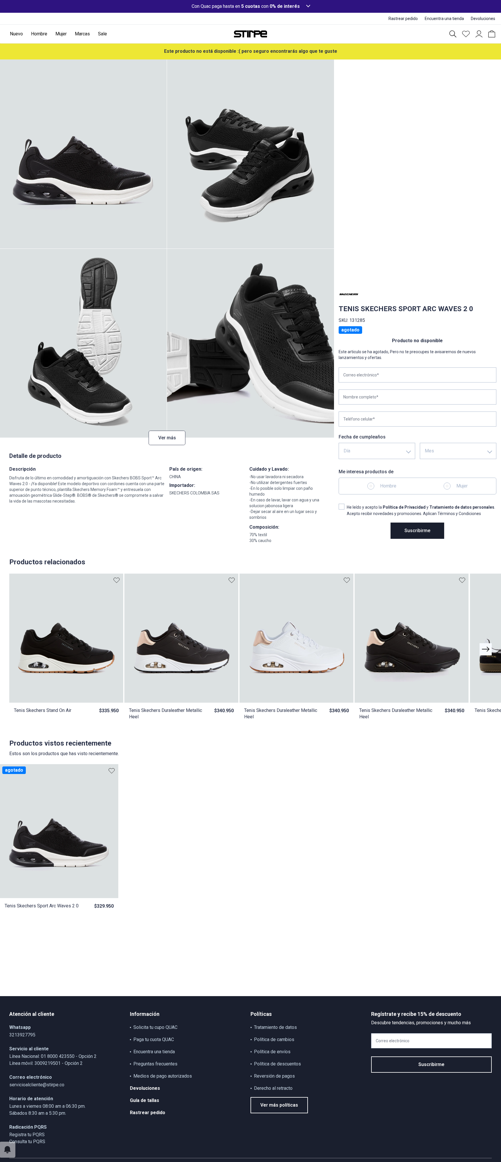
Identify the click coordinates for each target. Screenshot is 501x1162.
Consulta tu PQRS (27, 1141)
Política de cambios (274, 1039)
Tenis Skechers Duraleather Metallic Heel (165, 713)
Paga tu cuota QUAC (153, 1039)
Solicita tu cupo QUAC (155, 1027)
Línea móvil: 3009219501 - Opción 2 (46, 1063)
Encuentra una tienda (154, 1051)
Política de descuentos (277, 1064)
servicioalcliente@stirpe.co (36, 1084)
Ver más (167, 437)
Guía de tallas (144, 1100)
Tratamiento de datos (275, 1027)
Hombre (388, 486)
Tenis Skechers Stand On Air (42, 710)
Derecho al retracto (273, 1088)
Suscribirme (417, 530)
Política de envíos (272, 1051)
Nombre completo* (360, 397)
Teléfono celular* (359, 419)
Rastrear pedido (147, 1112)
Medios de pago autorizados (162, 1076)
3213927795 (22, 1035)
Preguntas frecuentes (155, 1064)
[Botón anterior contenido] (486, 649)
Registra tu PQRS (27, 1134)
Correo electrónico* (361, 375)
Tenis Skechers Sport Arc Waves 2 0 (42, 906)
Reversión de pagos (274, 1076)
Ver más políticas (279, 1105)
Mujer (462, 486)
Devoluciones (145, 1088)
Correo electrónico (392, 1040)
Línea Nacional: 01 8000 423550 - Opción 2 (53, 1056)
